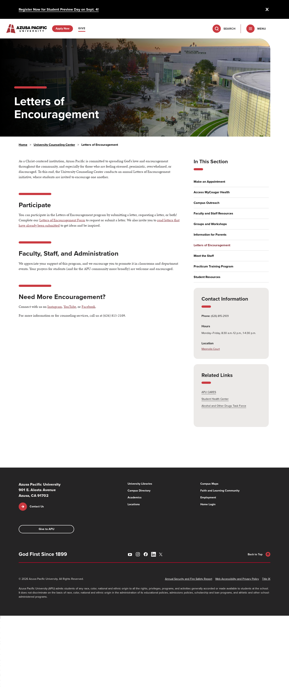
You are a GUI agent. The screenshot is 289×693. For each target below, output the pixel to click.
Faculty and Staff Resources (213, 213)
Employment (208, 497)
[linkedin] (153, 554)
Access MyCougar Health (212, 192)
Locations (134, 504)
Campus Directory (139, 491)
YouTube (70, 306)
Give (81, 28)
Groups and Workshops (210, 224)
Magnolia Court (211, 349)
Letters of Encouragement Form (62, 220)
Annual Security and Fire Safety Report (188, 579)
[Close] (267, 9)
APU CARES (209, 392)
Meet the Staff (204, 256)
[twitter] (161, 554)
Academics (135, 497)
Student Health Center (215, 399)
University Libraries (140, 484)
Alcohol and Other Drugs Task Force (224, 406)
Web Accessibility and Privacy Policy (237, 579)
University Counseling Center (54, 144)
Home (23, 144)
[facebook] (145, 554)
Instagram (54, 306)
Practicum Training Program (213, 266)
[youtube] (130, 554)
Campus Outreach (206, 203)
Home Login (207, 504)
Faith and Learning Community (219, 491)
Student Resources (207, 277)
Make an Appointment (209, 182)
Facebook (88, 306)
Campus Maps (209, 484)
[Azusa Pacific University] (26, 28)
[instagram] (137, 554)
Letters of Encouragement (212, 245)
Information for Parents (210, 235)
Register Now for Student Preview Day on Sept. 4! (59, 9)
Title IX (266, 579)
